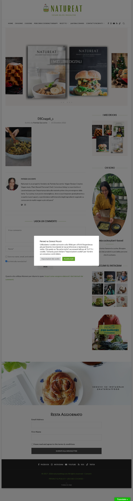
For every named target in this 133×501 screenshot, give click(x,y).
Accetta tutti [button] (68, 259)
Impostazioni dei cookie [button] (50, 259)
